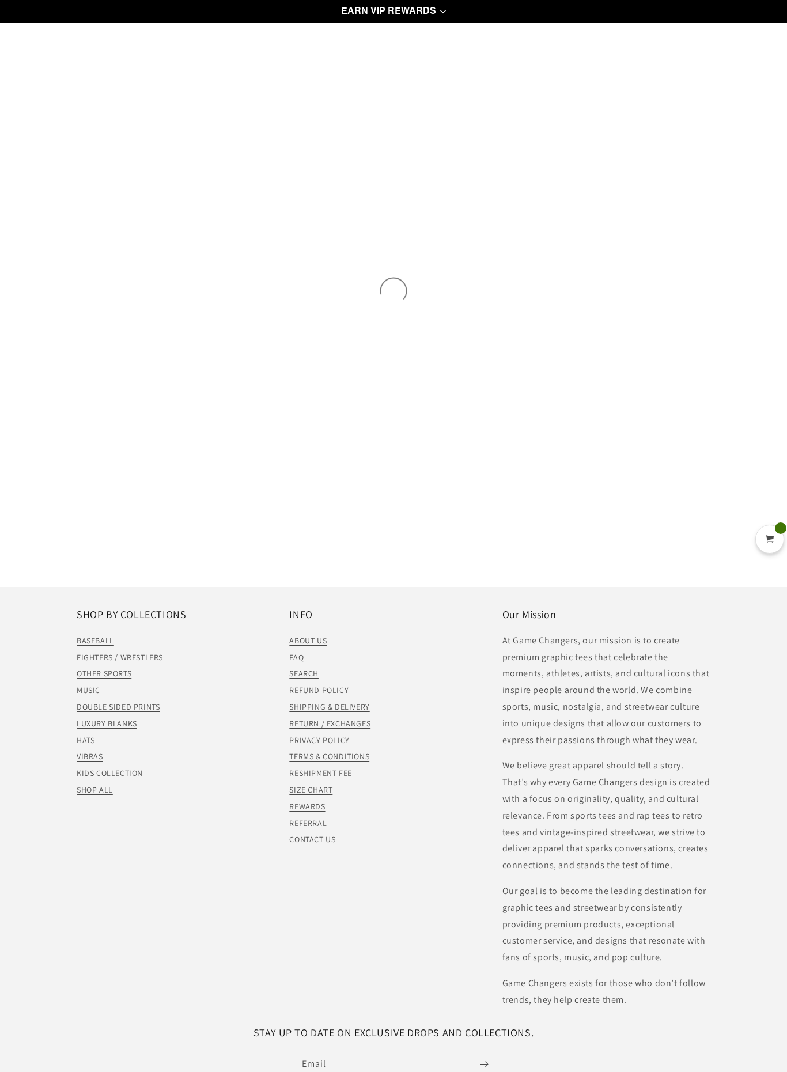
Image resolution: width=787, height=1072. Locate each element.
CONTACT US (312, 839)
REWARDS (307, 806)
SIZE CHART (310, 790)
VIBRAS (90, 756)
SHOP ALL (95, 790)
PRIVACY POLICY (319, 740)
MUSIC (88, 690)
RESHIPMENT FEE (320, 773)
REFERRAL (308, 823)
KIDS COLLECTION (110, 773)
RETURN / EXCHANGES (329, 723)
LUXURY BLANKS (107, 723)
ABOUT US (308, 640)
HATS (85, 740)
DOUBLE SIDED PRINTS (118, 707)
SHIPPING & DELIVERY (329, 707)
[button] (393, 11)
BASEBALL (95, 640)
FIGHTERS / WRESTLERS (120, 657)
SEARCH (304, 673)
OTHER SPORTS (104, 673)
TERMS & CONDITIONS (329, 756)
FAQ (296, 657)
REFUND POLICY (319, 690)
